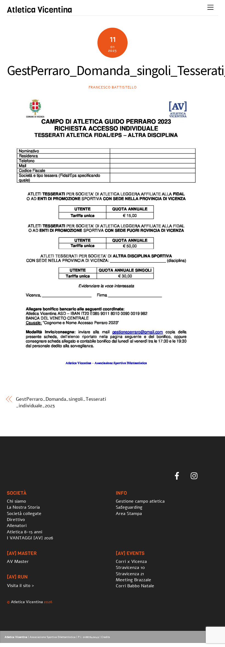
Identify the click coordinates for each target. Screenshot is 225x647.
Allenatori (17, 526)
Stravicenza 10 (130, 568)
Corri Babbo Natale (135, 586)
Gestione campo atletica (140, 501)
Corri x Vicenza (131, 562)
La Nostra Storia (23, 507)
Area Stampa (129, 514)
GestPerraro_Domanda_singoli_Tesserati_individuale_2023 (61, 402)
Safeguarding (129, 507)
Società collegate (24, 514)
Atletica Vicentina (27, 602)
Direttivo (16, 520)
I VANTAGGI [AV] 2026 (30, 538)
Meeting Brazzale (133, 580)
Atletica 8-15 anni (24, 532)
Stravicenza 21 (130, 574)
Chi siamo (16, 501)
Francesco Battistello (113, 87)
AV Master (18, 562)
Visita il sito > (20, 586)
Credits (105, 637)
